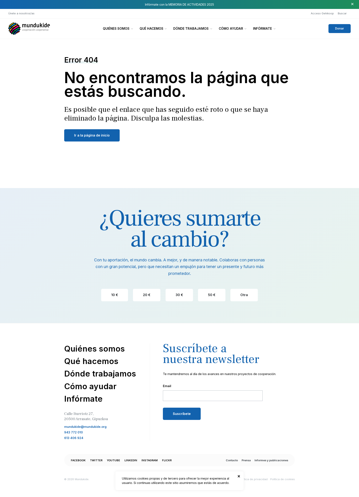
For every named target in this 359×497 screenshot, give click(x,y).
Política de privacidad (254, 479)
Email (167, 386)
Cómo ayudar (231, 29)
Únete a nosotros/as (21, 13)
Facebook (78, 460)
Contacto (232, 460)
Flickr (167, 460)
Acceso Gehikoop (322, 13)
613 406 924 (73, 438)
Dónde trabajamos (191, 29)
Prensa (246, 460)
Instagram (149, 460)
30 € (179, 295)
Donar (339, 28)
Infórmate (262, 29)
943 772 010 (73, 432)
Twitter (96, 460)
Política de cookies (282, 479)
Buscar (342, 13)
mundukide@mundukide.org (85, 426)
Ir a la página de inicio (92, 135)
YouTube (113, 460)
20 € (146, 295)
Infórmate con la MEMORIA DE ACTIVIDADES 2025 (179, 4)
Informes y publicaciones (271, 460)
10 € (114, 295)
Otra (244, 295)
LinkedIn (130, 460)
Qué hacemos (151, 29)
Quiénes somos (116, 29)
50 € (211, 295)
